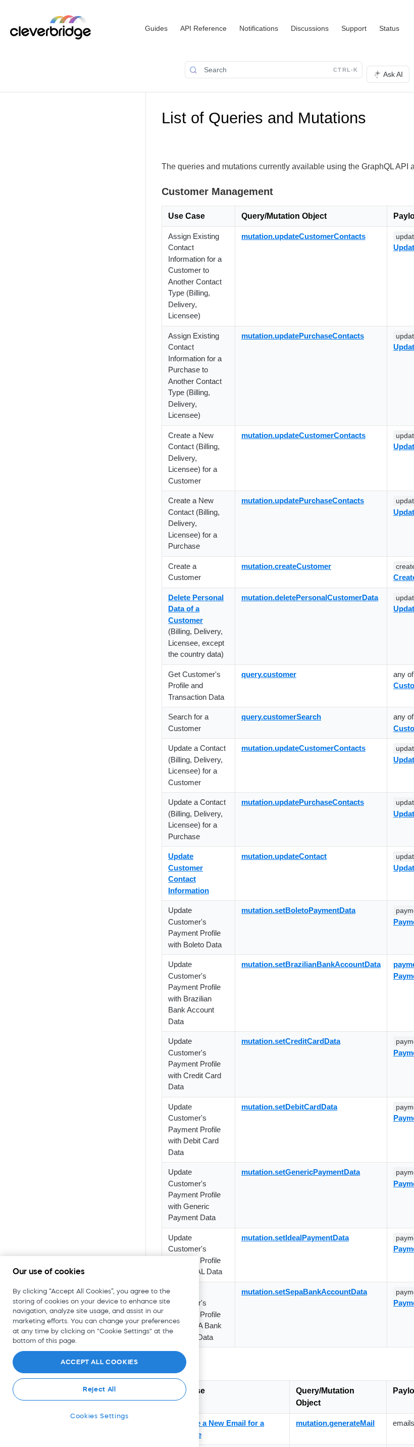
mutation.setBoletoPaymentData (298, 910)
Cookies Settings (99, 1416)
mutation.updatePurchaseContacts (302, 335)
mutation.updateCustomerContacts (303, 236)
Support (354, 28)
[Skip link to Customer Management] (154, 191)
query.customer (268, 674)
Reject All (99, 1389)
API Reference (203, 28)
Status (389, 28)
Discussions (310, 28)
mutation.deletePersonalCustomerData (309, 597)
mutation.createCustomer (286, 566)
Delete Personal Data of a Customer (196, 608)
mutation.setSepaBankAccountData (304, 1291)
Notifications (258, 28)
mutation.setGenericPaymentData (300, 1172)
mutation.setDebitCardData (289, 1106)
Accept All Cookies (99, 1362)
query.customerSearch (281, 716)
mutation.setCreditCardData (290, 1041)
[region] (99, 1351)
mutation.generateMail (335, 1423)
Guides (156, 28)
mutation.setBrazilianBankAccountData (311, 964)
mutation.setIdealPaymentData (295, 1237)
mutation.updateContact (284, 856)
